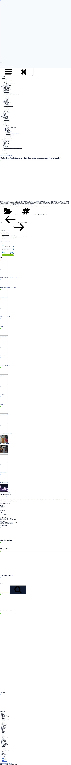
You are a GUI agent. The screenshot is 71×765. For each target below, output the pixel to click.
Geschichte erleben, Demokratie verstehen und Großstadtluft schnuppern (14, 238)
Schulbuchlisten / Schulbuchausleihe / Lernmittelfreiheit (13, 148)
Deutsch (7, 96)
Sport (5, 115)
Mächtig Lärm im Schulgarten (7, 237)
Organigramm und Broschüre (9, 80)
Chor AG (7, 129)
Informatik (6, 101)
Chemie (7, 104)
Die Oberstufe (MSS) (7, 85)
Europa (3, 723)
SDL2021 (3, 746)
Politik (3, 738)
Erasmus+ (5, 91)
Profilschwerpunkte (5, 86)
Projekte (5, 122)
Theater (7, 125)
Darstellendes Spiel (7, 112)
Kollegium (6, 118)
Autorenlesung (4, 715)
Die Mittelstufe (6, 84)
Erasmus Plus (4, 722)
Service (3, 139)
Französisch (8, 98)
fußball (3, 726)
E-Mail (3, 758)
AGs (5, 124)
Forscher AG (8, 134)
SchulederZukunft (5, 743)
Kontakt (5, 142)
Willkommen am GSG (5, 235)
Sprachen (5, 95)
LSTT (3, 732)
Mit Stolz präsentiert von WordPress (6, 763)
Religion (5, 109)
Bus (2, 717)
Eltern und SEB (6, 120)
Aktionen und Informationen (11, 83)
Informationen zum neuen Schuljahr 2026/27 (9, 236)
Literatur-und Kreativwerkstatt (11, 127)
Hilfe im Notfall (6, 141)
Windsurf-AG (8, 136)
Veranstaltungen (4, 761)
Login (3, 760)
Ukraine (3, 752)
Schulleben (45, 214)
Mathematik (6, 100)
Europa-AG (10, 131)
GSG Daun (2, 64)
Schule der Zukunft (7, 87)
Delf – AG (8, 128)
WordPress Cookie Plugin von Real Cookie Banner (8, 764)
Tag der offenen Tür (5, 750)
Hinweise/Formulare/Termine (9, 140)
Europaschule (6, 90)
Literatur (3, 731)
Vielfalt (3, 753)
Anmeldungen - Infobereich (8, 150)
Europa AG (8, 130)
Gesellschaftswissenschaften (8, 106)
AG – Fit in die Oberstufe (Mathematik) (12, 133)
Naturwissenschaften (7, 102)
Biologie (7, 103)
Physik (7, 105)
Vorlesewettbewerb (5, 754)
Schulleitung (6, 117)
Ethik (5, 110)
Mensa (5, 144)
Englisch (7, 97)
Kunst (5, 114)
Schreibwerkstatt (5, 741)
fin (12, 155)
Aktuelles (3, 78)
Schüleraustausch (9, 126)
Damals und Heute (7, 81)
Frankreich (4, 725)
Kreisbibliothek (6, 143)
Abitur (3, 713)
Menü (32, 75)
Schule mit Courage (7, 88)
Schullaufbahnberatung (8, 137)
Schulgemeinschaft (5, 116)
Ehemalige (4, 721)
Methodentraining (7, 138)
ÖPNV (5, 145)
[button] (2, 76)
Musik (5, 113)
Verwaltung (6, 119)
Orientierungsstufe (7, 82)
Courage (3, 718)
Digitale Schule (6, 92)
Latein (7, 99)
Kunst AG (8, 132)
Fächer (3, 94)
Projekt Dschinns (5, 153)
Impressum (4, 152)
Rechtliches (6, 146)
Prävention (4, 740)
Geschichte (8, 108)
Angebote (3, 123)
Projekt (3, 739)
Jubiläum (3, 728)
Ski (2, 747)
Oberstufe (3, 736)
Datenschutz (4, 151)
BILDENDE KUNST (5, 716)
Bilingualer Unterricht (7, 89)
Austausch (4, 714)
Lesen (3, 730)
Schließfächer (6, 147)
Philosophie (6, 111)
